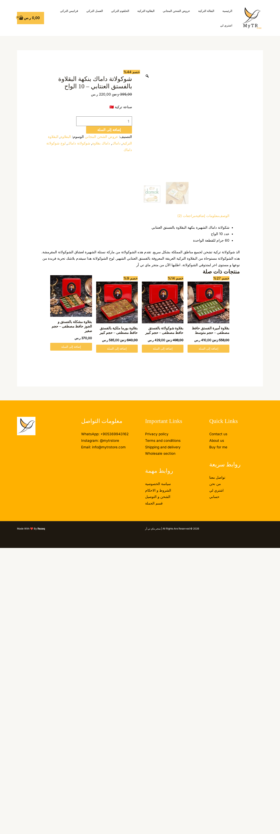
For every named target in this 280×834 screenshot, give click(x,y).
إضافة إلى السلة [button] (208, 348)
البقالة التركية (206, 10)
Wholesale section (160, 453)
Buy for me (218, 447)
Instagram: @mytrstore (100, 441)
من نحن (215, 484)
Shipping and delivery (163, 447)
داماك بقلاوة (101, 143)
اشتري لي (226, 25)
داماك (116, 143)
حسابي (214, 497)
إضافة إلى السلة (109, 130)
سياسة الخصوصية (158, 484)
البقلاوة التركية (146, 10)
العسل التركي (94, 10)
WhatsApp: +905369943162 (105, 434)
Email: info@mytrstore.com (103, 447)
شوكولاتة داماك (79, 143)
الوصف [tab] (224, 216)
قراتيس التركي (69, 10)
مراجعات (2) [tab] (186, 216)
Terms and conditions (163, 441)
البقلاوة (65, 137)
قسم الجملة (154, 503)
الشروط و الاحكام (158, 490)
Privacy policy (156, 434)
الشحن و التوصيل (157, 497)
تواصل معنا (217, 477)
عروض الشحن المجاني (176, 10)
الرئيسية (227, 10)
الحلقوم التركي (120, 10)
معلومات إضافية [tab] (207, 216)
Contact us (218, 434)
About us (216, 441)
